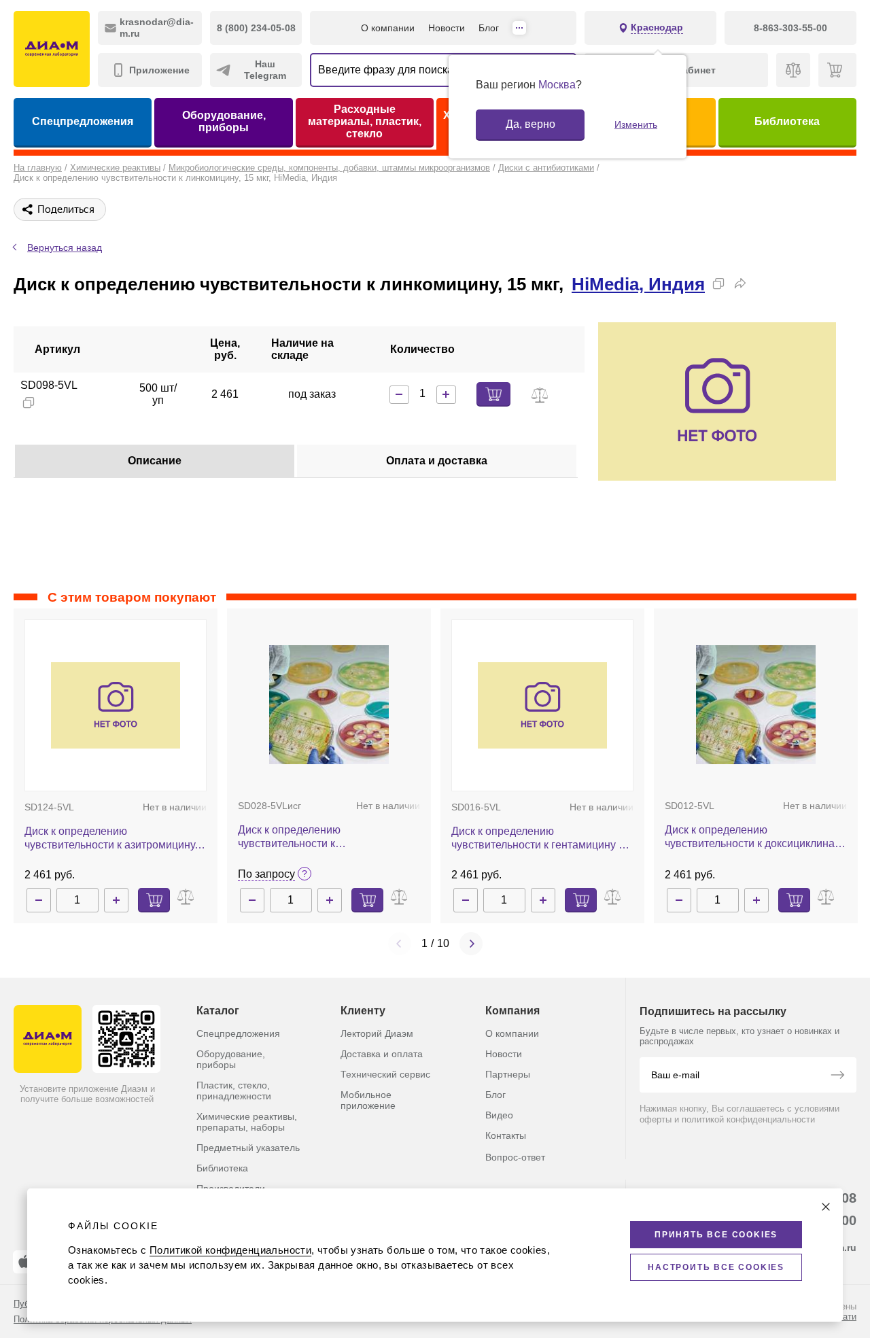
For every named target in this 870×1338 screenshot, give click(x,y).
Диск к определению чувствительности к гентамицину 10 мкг (541, 838)
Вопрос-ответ (515, 1157)
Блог (488, 27)
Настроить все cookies (716, 1267)
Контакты (505, 1135)
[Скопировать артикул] (28, 402)
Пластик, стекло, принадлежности (233, 1090)
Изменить (635, 124)
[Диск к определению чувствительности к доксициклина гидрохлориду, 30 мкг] (756, 704)
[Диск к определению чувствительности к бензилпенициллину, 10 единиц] (329, 704)
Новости (446, 27)
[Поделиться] (740, 283)
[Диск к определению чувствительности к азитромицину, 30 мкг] (115, 705)
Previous (399, 943)
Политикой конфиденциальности (230, 1250)
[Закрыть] (826, 1206)
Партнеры (507, 1074)
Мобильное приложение (368, 1100)
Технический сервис (385, 1074)
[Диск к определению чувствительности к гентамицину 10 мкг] (542, 705)
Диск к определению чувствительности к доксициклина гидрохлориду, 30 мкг (750, 837)
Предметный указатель (248, 1147)
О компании (388, 27)
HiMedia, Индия (638, 284)
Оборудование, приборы (224, 121)
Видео (499, 1115)
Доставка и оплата (382, 1053)
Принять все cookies (716, 1234)
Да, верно (530, 124)
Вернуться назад (64, 247)
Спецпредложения (82, 121)
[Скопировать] (718, 283)
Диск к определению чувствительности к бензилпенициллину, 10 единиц (317, 837)
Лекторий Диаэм (377, 1033)
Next (471, 943)
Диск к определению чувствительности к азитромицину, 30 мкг (110, 838)
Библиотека (787, 121)
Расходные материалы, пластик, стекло (364, 121)
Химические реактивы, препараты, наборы (246, 1122)
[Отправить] (837, 1076)
